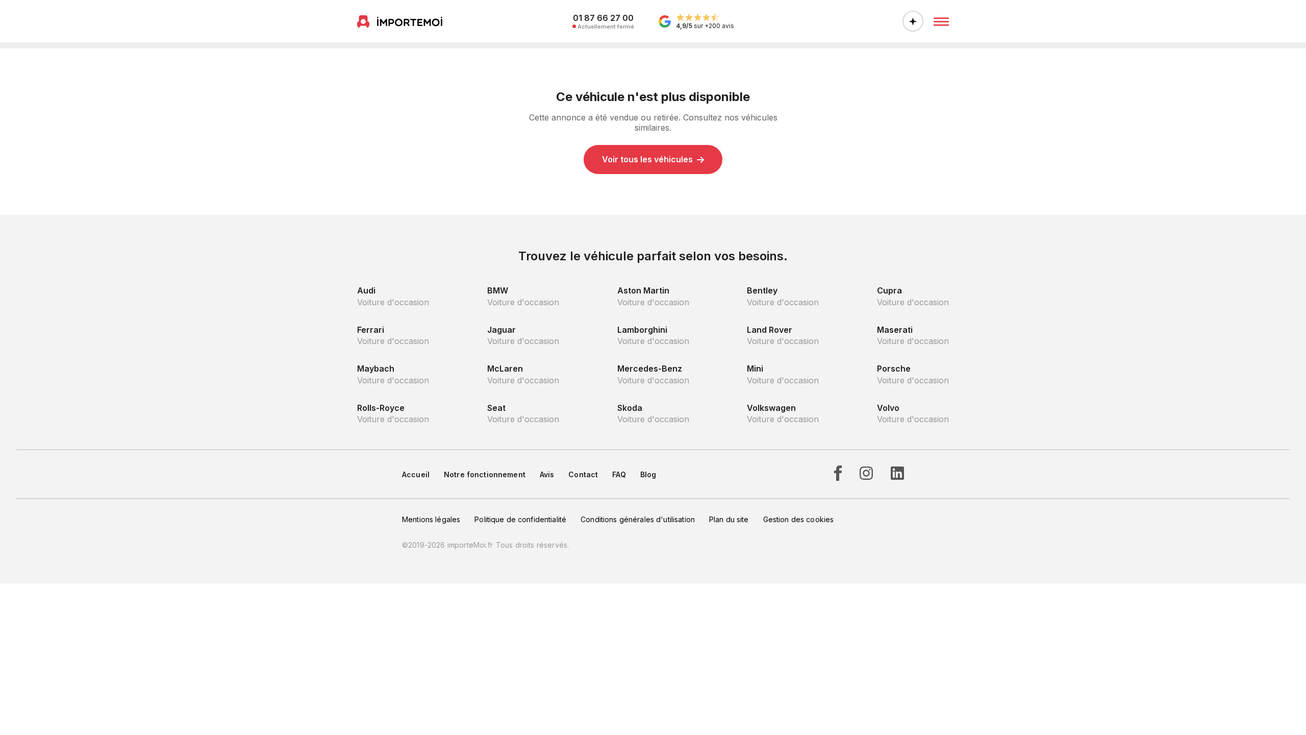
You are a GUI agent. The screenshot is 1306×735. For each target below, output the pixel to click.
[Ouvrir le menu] (941, 21)
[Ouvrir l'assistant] (912, 21)
